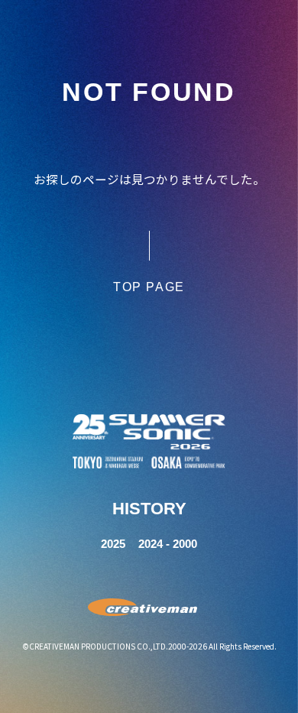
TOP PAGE (149, 286)
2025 (113, 544)
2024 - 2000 (167, 544)
